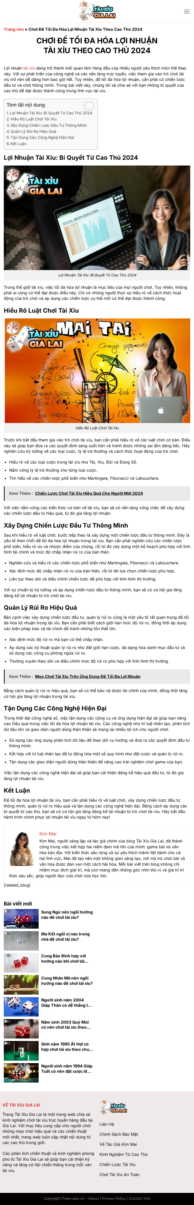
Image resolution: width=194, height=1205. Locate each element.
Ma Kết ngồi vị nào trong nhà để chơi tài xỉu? (65, 936)
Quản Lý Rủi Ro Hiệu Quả (33, 131)
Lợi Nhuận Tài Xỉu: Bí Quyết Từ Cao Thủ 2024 (51, 113)
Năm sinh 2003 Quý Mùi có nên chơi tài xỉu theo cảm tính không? (65, 1025)
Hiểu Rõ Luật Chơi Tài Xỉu (34, 119)
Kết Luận (18, 143)
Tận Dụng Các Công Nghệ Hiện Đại (42, 137)
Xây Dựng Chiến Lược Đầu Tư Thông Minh (49, 125)
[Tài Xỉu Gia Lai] (97, 11)
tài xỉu (29, 68)
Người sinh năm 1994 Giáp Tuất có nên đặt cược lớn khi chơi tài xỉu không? (66, 1068)
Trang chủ (14, 29)
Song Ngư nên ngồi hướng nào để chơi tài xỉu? (67, 914)
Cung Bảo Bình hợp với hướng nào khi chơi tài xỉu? (63, 958)
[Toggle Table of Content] (86, 106)
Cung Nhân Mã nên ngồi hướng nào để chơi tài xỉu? (67, 980)
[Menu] (186, 11)
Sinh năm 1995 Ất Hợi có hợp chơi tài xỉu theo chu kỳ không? (65, 1046)
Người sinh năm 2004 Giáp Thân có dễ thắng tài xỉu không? (66, 1002)
